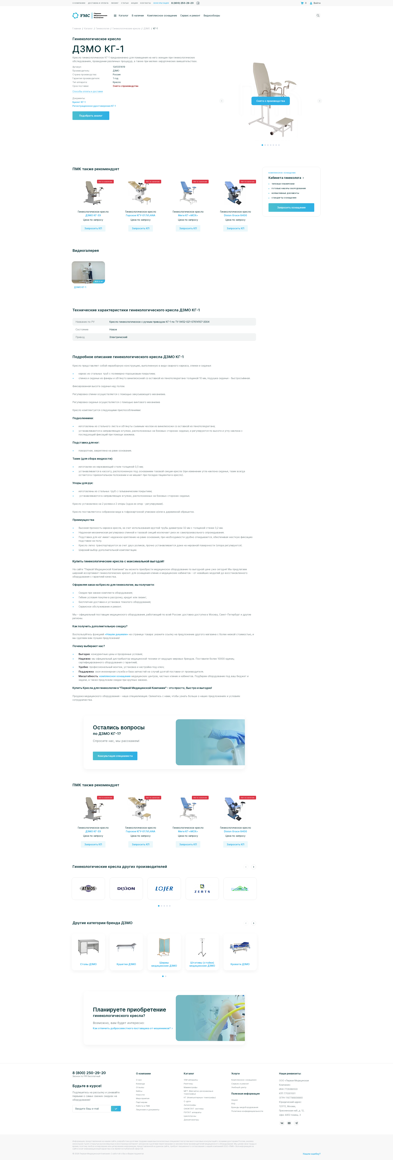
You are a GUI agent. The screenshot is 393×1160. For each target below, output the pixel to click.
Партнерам (141, 1102)
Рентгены (188, 1083)
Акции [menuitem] (134, 3)
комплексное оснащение (115, 676)
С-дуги (187, 1101)
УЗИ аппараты (191, 1080)
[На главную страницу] (90, 15)
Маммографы (190, 1087)
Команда (140, 1083)
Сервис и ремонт (190, 15)
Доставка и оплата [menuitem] (98, 3)
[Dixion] (126, 888)
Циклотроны (190, 1116)
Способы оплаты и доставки (87, 91)
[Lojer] (164, 888)
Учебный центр (238, 1087)
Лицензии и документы (148, 1109)
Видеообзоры (212, 15)
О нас (139, 1080)
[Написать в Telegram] (198, 2)
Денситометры (191, 1119)
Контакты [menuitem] (145, 3)
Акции (234, 1100)
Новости (140, 1094)
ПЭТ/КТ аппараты (193, 1112)
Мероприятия (142, 1098)
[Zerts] (202, 888)
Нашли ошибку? (312, 1153)
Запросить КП (93, 228)
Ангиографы (190, 1105)
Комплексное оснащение (162, 15)
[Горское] (240, 888)
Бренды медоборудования (244, 1107)
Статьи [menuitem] (124, 3)
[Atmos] (88, 888)
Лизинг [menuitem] (115, 3)
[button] (262, 145)
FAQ (233, 1103)
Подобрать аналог (91, 115)
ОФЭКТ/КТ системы (194, 1108)
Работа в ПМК (143, 1106)
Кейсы (139, 1091)
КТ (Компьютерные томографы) (200, 1097)
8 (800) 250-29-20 (182, 3)
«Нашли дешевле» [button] (117, 634)
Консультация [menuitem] (161, 3)
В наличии (138, 15)
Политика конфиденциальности (247, 1111)
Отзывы (140, 1087)
